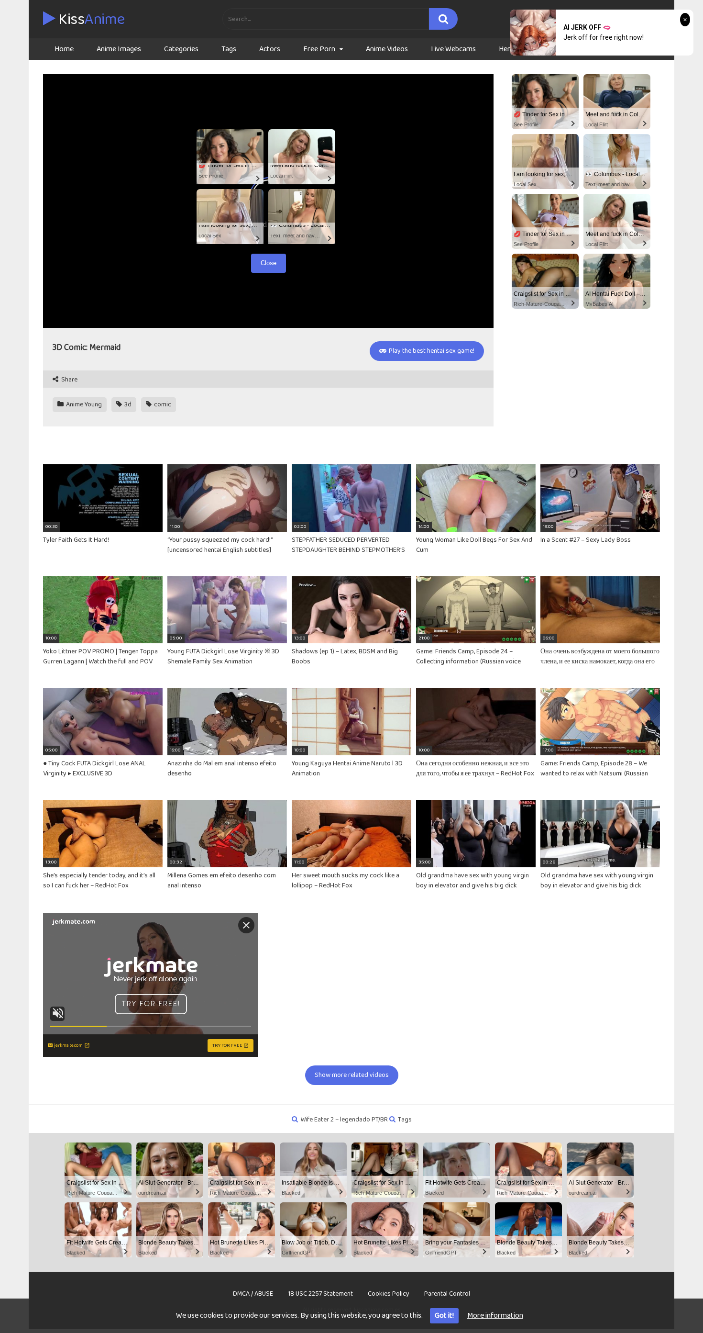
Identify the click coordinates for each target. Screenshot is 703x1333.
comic (162, 404)
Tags (228, 49)
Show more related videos (352, 1075)
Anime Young (83, 404)
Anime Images (119, 49)
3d (127, 404)
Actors (269, 49)
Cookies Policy (388, 1293)
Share (68, 380)
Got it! (444, 1316)
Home (64, 49)
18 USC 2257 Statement (320, 1293)
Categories (181, 49)
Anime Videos (387, 49)
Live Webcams (453, 49)
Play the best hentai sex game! (430, 351)
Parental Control (447, 1293)
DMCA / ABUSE (253, 1293)
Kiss (90, 20)
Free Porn (319, 49)
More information (495, 1316)
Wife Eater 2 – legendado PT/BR (344, 1119)
